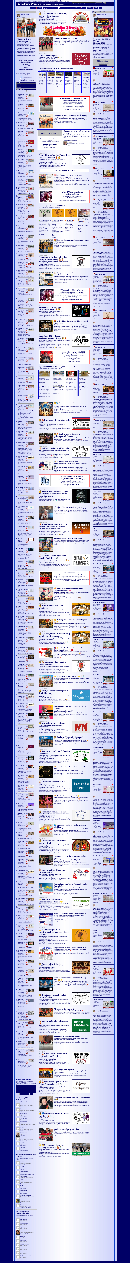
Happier (20, 851)
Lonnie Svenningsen (24, 1161)
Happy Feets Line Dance (25, 1179)
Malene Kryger (23, 1204)
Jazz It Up (20, 254)
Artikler (39, 8)
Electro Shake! (21, 757)
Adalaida (20, 942)
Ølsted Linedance (23, 1121)
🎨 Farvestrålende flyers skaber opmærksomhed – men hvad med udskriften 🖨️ (70, 464)
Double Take (21, 822)
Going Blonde (21, 94)
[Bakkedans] (84, 216)
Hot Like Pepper (21, 367)
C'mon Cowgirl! (21, 870)
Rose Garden (21, 960)
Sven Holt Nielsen (102, 113)
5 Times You (21, 907)
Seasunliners (22, 1202)
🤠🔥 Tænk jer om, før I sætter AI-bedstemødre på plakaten (67, 435)
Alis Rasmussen (23, 1185)
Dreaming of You (22, 289)
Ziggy (19, 179)
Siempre (20, 970)
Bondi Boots (21, 516)
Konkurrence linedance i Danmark (67, 1036)
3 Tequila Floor (21, 626)
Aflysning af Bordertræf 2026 (65, 1009)
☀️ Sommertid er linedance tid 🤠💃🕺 (69, 676)
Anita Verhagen (23, 1176)
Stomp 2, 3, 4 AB (22, 647)
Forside (33, 8)
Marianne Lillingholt (24, 1248)
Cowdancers (22, 1106)
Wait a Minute (21, 538)
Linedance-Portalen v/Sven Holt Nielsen (75, 143)
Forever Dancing (23, 1116)
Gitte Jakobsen (23, 1251)
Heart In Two (21, 431)
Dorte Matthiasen (24, 1171)
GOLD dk (22, 1169)
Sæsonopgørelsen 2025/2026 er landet (68, 538)
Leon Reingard (23, 1219)
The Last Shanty (22, 589)
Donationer (39, 1)
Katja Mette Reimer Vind (25, 1195)
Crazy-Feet (22, 1135)
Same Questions (21, 898)
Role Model (20, 131)
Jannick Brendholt (24, 1223)
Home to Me (20, 561)
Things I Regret (21, 526)
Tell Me (19, 377)
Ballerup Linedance (24, 1125)
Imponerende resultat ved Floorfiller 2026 (70, 947)
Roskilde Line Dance (24, 1140)
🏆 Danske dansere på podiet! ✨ (66, 796)
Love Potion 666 (21, 141)
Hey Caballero (21, 775)
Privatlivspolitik (46, 1)
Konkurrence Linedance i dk (73, 98)
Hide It (19, 1012)
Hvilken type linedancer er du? (66, 38)
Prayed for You (21, 1050)
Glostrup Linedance (24, 1150)
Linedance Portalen (27, 1)
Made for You (21, 1031)
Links (96, 8)
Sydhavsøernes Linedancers (25, 1111)
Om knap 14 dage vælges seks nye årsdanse (70, 115)
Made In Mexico (21, 466)
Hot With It (20, 1041)
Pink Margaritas (21, 794)
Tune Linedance (23, 1193)
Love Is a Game (21, 385)
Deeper (19, 497)
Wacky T (20, 656)
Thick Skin (20, 357)
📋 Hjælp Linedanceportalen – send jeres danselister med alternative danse (70, 274)
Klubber (55, 8)
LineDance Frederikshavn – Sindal (27, 1174)
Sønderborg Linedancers (25, 1233)
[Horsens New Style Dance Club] (58, 216)
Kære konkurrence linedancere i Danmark (70, 913)
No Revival (20, 487)
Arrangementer (68, 8)
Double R (20, 915)
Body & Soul (21, 170)
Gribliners (22, 1198)
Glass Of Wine (21, 187)
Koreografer (71, 354)
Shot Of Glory (21, 841)
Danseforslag (53, 1)
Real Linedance (23, 1145)
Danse (83, 8)
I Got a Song (21, 765)
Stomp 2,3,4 (20, 104)
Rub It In (20, 813)
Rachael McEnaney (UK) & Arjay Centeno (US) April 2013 (58, 381)
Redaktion (20, 1)
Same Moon (20, 548)
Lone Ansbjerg (23, 1200)
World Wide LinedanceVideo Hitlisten (72, 193)
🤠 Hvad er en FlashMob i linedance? (68, 737)
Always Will (20, 925)
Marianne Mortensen (24, 1244)
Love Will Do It (21, 320)
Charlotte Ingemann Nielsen (26, 1255)
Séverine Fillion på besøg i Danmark (68, 507)
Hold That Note (21, 270)
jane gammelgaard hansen (25, 1180)
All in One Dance (23, 1183)
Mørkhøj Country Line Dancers (26, 1130)
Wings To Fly (21, 328)
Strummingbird (21, 225)
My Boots (20, 890)
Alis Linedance (23, 1188)
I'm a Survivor (21, 506)
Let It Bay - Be (21, 598)
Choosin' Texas (21, 571)
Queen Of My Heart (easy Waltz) (21, 608)
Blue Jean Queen (22, 395)
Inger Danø (22, 1227)
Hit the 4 (20, 674)
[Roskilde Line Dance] (45, 216)
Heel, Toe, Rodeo (21, 456)
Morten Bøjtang (23, 1230)
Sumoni (19, 338)
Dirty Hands (21, 785)
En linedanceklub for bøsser (64, 1069)
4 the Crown (21, 713)
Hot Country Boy (22, 1022)
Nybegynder (46, 8)
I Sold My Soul (21, 637)
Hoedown (20, 262)
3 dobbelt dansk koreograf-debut (66, 1129)
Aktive (77, 8)
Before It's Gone (21, 204)
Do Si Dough (21, 159)
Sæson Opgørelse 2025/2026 (73, 352)
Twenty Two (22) (22, 347)
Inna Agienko (23, 1240)
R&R (19, 803)
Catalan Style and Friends (25, 1207)
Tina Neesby (22, 1236)
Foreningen (34, 1)
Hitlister (90, 8)
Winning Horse (21, 683)
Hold (60, 8)
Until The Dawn (21, 832)
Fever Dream (21, 279)
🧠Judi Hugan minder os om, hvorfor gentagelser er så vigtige (68, 176)
